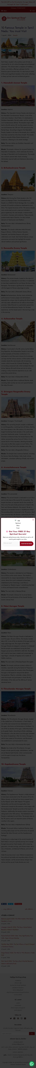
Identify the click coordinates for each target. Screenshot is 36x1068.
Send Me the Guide (26, 543)
